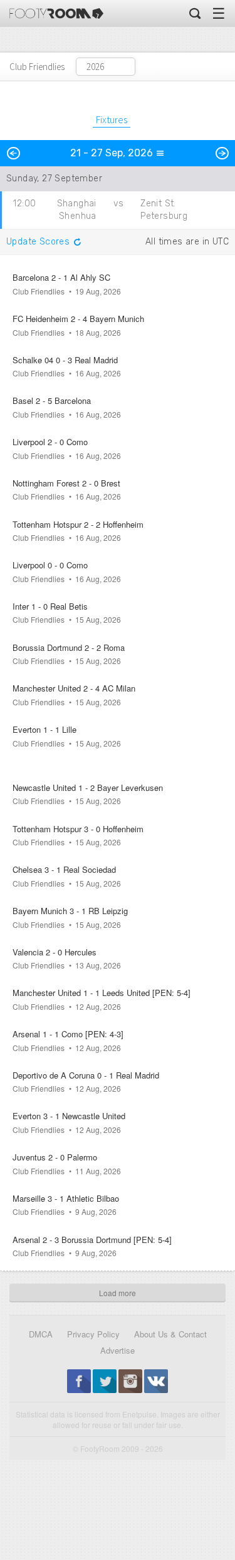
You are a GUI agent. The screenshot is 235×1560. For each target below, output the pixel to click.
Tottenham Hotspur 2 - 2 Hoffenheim (78, 524)
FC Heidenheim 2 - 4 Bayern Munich (78, 319)
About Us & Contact (170, 1334)
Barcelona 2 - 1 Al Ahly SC (61, 277)
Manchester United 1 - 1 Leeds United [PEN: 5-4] (102, 993)
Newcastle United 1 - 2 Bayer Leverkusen (88, 787)
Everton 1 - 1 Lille (44, 729)
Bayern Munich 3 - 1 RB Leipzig (70, 911)
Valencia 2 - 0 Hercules (55, 952)
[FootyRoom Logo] (56, 13)
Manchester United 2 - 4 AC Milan (74, 688)
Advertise (117, 1350)
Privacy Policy (93, 1334)
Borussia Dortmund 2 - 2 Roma (69, 647)
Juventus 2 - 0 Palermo (55, 1157)
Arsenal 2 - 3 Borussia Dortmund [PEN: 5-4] (92, 1239)
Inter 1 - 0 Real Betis (50, 606)
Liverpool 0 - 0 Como (50, 565)
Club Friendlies (37, 67)
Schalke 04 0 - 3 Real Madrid (65, 360)
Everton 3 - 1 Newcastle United (69, 1116)
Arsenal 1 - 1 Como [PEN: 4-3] (68, 1034)
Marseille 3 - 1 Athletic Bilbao (66, 1198)
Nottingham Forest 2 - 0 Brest (66, 483)
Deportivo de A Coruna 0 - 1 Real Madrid (86, 1075)
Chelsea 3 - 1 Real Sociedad (64, 869)
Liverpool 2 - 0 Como (50, 442)
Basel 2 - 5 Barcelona (52, 400)
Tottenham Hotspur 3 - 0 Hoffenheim (78, 829)
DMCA (41, 1334)
